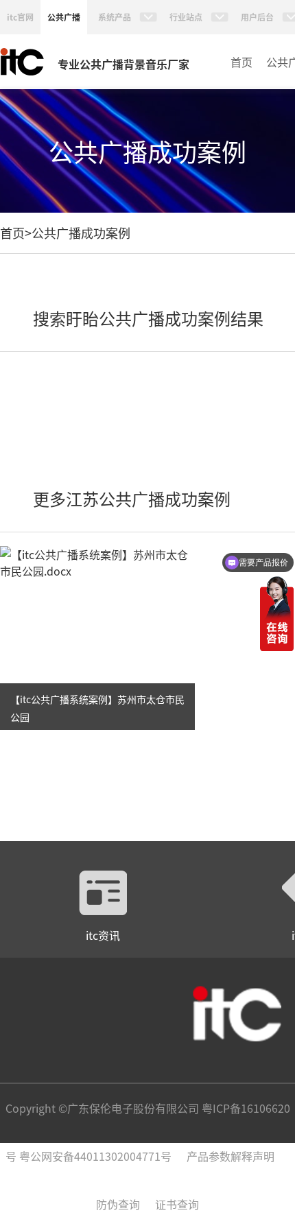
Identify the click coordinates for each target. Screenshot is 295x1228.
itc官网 (20, 17)
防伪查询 (118, 1204)
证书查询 (177, 1204)
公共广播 (63, 17)
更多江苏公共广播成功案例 (132, 498)
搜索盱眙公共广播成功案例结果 (148, 318)
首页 (241, 62)
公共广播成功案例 (81, 232)
